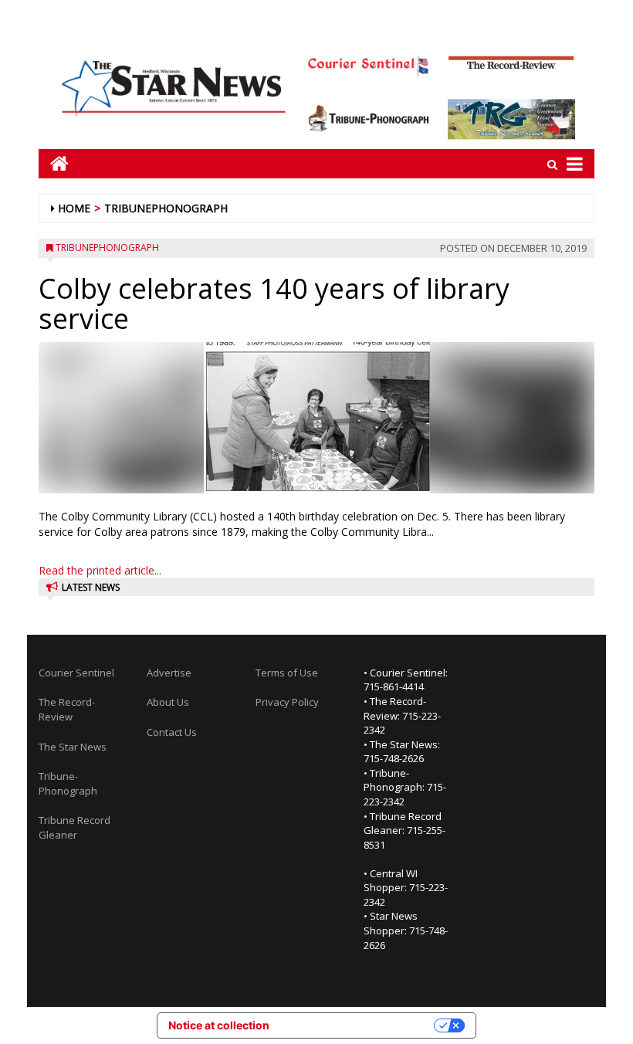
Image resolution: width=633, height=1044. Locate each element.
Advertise (169, 673)
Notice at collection (218, 1025)
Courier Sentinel (76, 673)
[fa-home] (54, 163)
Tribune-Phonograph (68, 783)
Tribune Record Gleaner (74, 827)
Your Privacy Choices (358, 1025)
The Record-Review (67, 709)
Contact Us (172, 732)
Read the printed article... (100, 570)
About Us (168, 702)
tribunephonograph (166, 208)
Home (74, 208)
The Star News (73, 747)
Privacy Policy (287, 702)
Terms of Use (287, 673)
